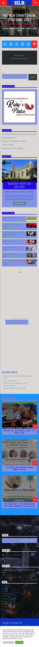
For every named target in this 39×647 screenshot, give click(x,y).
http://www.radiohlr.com (13, 555)
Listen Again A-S (9, 599)
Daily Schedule (9, 594)
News (6, 589)
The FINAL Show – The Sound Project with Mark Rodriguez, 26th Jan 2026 (19, 505)
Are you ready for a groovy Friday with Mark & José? (19, 134)
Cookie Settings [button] (8, 642)
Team (6, 591)
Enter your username (20, 318)
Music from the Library (11, 254)
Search (4, 73)
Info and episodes (19, 203)
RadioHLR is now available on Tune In (14, 141)
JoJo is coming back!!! (9, 138)
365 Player (7, 596)
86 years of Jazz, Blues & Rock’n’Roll (11, 225)
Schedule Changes (8, 145)
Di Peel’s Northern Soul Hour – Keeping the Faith (13, 234)
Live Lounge (8, 604)
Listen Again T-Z (9, 601)
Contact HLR (26, 626)
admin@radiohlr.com (12, 559)
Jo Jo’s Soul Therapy (9, 247)
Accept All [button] (19, 642)
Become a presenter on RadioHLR (12, 148)
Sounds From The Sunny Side (12, 218)
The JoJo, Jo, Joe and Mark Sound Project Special (19, 468)
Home (6, 586)
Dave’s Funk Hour (9, 241)
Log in (31, 323)
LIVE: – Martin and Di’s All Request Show (14, 262)
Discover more (7, 575)
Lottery (6, 606)
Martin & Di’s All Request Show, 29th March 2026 (19, 432)
